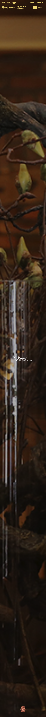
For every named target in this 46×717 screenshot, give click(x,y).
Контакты (40, 2)
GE (4, 3)
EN (9, 3)
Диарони (8, 7)
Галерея (31, 2)
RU (14, 3)
